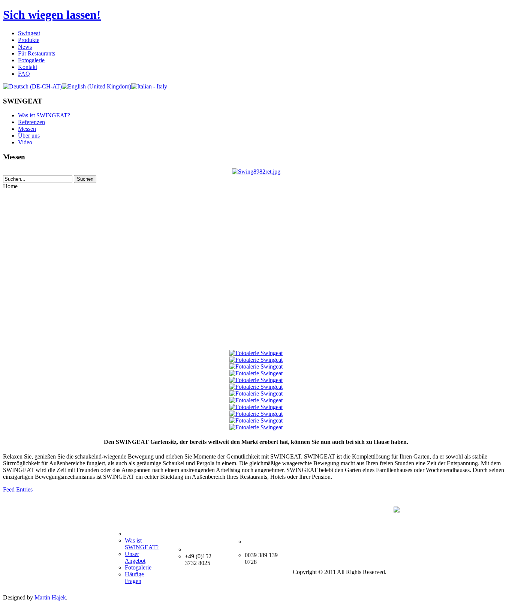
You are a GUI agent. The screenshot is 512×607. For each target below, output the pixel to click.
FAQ (24, 73)
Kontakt (27, 67)
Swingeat (29, 33)
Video (25, 142)
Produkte (28, 40)
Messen (27, 129)
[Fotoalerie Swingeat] (256, 353)
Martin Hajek (50, 597)
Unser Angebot (135, 557)
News (25, 46)
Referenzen (31, 122)
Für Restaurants (36, 53)
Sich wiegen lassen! (52, 14)
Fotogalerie (31, 60)
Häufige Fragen (134, 577)
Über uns (29, 135)
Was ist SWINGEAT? (44, 115)
